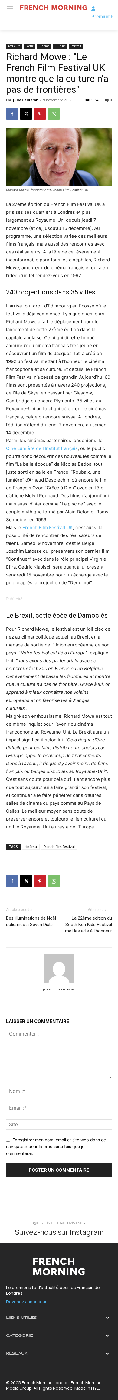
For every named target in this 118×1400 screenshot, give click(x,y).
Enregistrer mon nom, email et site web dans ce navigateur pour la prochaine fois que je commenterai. (56, 1146)
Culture (60, 46)
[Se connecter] (93, 8)
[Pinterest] (40, 114)
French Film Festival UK (47, 527)
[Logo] (53, 7)
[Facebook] (12, 114)
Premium (101, 16)
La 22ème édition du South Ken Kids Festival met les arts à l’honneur (88, 924)
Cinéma (43, 46)
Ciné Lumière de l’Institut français (42, 448)
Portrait (76, 46)
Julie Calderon (25, 100)
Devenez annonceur (26, 1301)
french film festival (59, 846)
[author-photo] (59, 982)
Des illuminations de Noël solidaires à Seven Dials (31, 921)
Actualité (14, 46)
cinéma (31, 846)
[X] (26, 114)
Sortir (29, 46)
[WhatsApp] (54, 114)
